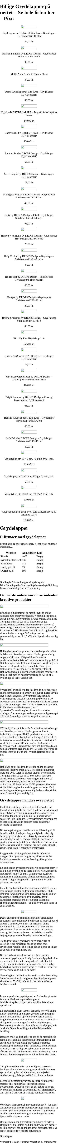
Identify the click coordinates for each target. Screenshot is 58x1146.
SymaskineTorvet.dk (10, 560)
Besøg (39, 556)
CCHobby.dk (7, 570)
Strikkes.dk (6, 563)
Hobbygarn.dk (7, 567)
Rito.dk (4, 556)
